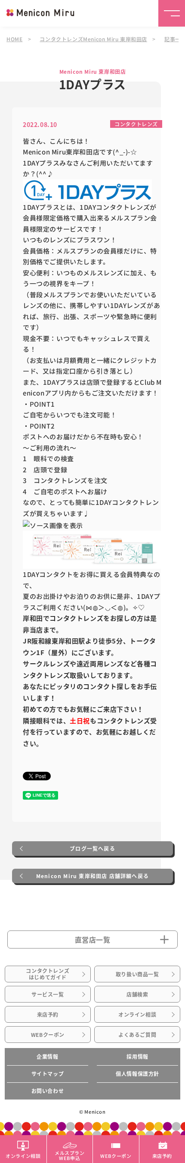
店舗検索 (137, 994)
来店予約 (48, 1014)
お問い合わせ (47, 1091)
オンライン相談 (137, 1014)
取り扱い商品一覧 (137, 974)
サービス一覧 (47, 994)
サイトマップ (47, 1074)
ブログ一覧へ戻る (92, 848)
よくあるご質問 (137, 1035)
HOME (14, 38)
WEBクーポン (48, 1035)
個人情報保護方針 (137, 1074)
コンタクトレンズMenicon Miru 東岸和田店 (93, 38)
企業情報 (47, 1056)
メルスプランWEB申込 (70, 1154)
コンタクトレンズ (136, 123)
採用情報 (137, 1056)
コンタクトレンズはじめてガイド (47, 974)
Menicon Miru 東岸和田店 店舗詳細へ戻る (92, 876)
